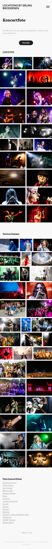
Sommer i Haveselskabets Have (16, 514)
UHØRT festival (9, 520)
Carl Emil (6, 498)
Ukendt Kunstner (10, 482)
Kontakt (26, 43)
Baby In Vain (8, 490)
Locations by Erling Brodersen (18, 6)
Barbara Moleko (9, 493)
